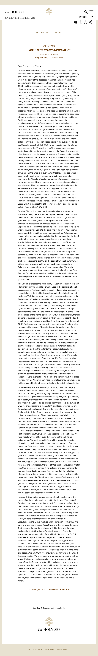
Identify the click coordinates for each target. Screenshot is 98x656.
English (84, 17)
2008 (33, 18)
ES (47, 32)
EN (42, 32)
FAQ (29, 650)
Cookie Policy (49, 650)
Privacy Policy (62, 650)
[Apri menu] (91, 12)
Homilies (25, 18)
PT (60, 32)
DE (37, 32)
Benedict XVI (12, 18)
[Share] (91, 22)
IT (56, 32)
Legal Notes (37, 650)
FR (52, 32)
